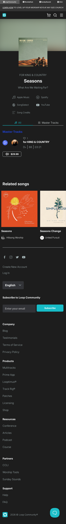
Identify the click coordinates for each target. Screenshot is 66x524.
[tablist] (33, 123)
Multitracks (9, 367)
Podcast (7, 439)
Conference (9, 425)
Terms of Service (12, 344)
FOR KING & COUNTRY (33, 75)
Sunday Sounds (12, 479)
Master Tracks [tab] (50, 122)
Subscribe (50, 308)
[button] (6, 142)
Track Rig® (9, 388)
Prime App (9, 374)
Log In (6, 273)
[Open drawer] (61, 15)
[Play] (5, 142)
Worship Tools (11, 472)
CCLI (5, 465)
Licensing (8, 403)
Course (7, 447)
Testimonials (10, 337)
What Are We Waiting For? (33, 87)
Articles (7, 432)
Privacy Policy (11, 352)
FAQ (5, 502)
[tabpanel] (33, 146)
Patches (7, 395)
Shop (5, 410)
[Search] (55, 15)
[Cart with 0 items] (49, 15)
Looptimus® (9, 381)
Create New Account (15, 266)
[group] (12, 154)
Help (5, 495)
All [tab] (19, 122)
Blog (5, 330)
